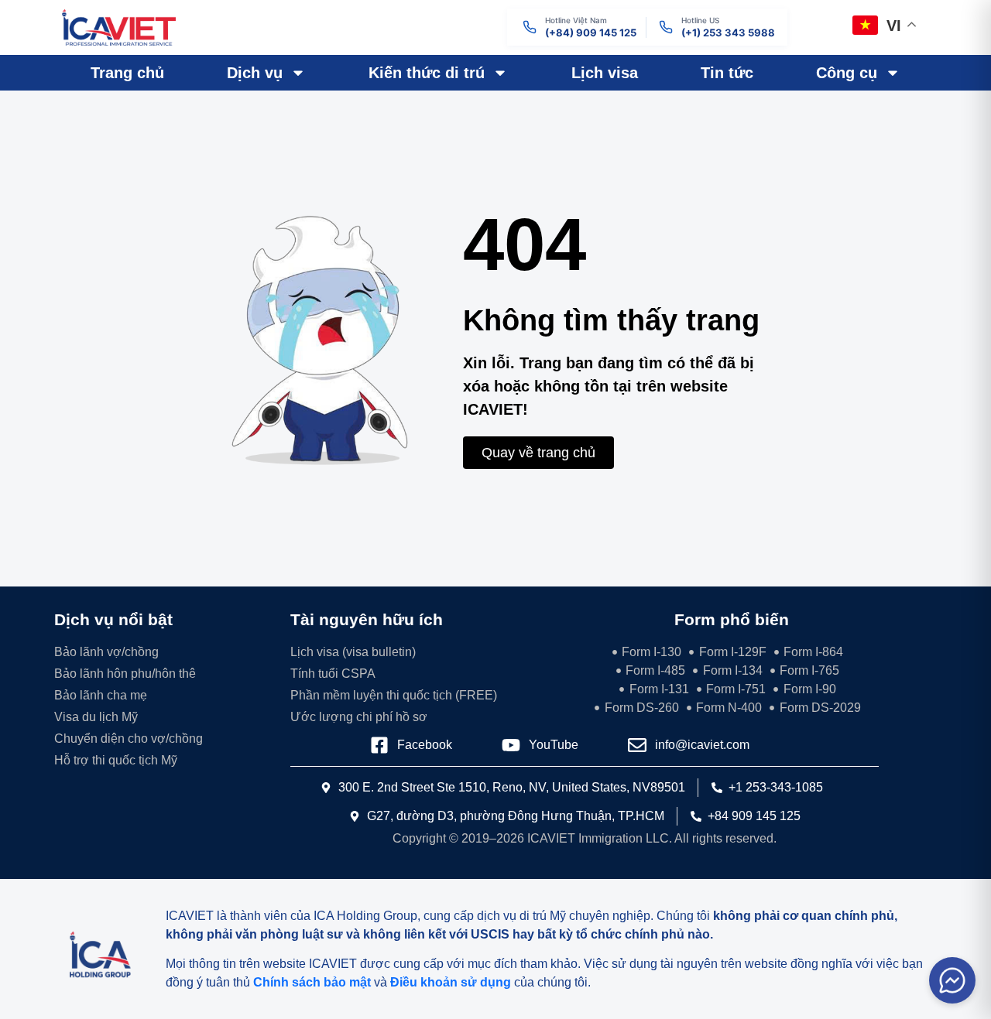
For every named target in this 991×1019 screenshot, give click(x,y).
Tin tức (727, 72)
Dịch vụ (255, 72)
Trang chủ (127, 72)
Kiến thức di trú (427, 72)
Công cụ (846, 72)
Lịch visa (604, 72)
